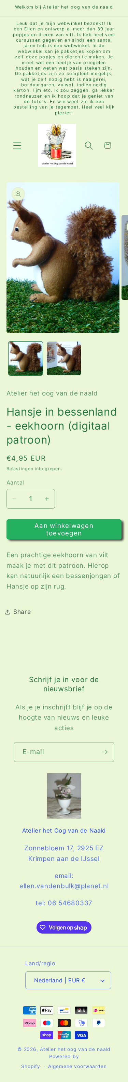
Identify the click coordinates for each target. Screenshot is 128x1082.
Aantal (15, 482)
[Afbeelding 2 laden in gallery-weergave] (64, 359)
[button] (17, 145)
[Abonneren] (104, 752)
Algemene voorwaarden (77, 1066)
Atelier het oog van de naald (75, 1049)
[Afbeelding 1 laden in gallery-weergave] (26, 359)
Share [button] (22, 611)
